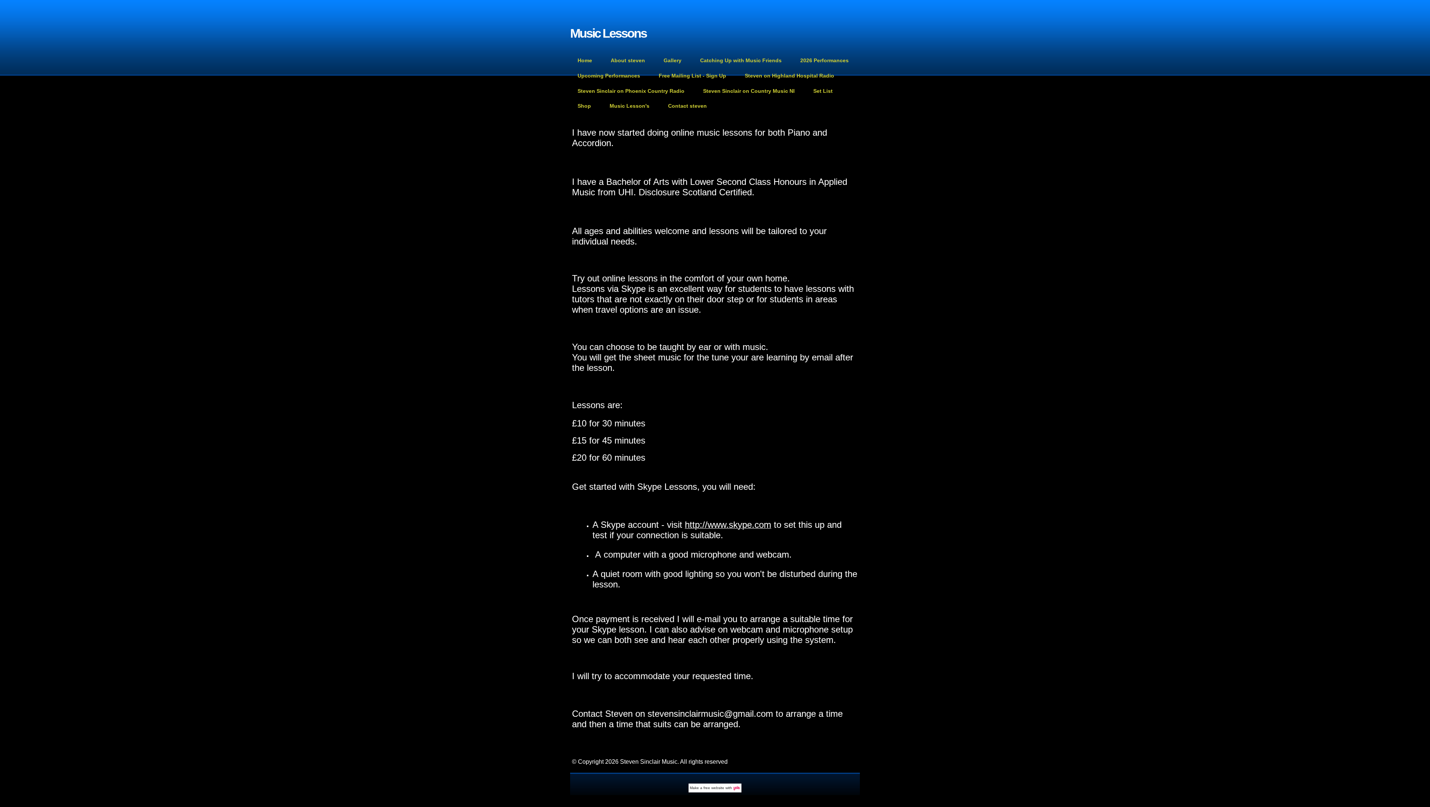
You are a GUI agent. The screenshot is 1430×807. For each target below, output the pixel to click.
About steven (628, 60)
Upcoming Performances (609, 76)
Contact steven (687, 106)
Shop (584, 106)
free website (713, 788)
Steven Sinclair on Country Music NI (749, 91)
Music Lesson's (629, 106)
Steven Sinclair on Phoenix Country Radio (631, 91)
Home (585, 60)
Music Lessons (608, 33)
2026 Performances (824, 60)
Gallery (672, 60)
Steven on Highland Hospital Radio (789, 76)
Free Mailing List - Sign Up (692, 76)
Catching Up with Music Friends (741, 60)
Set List (823, 91)
